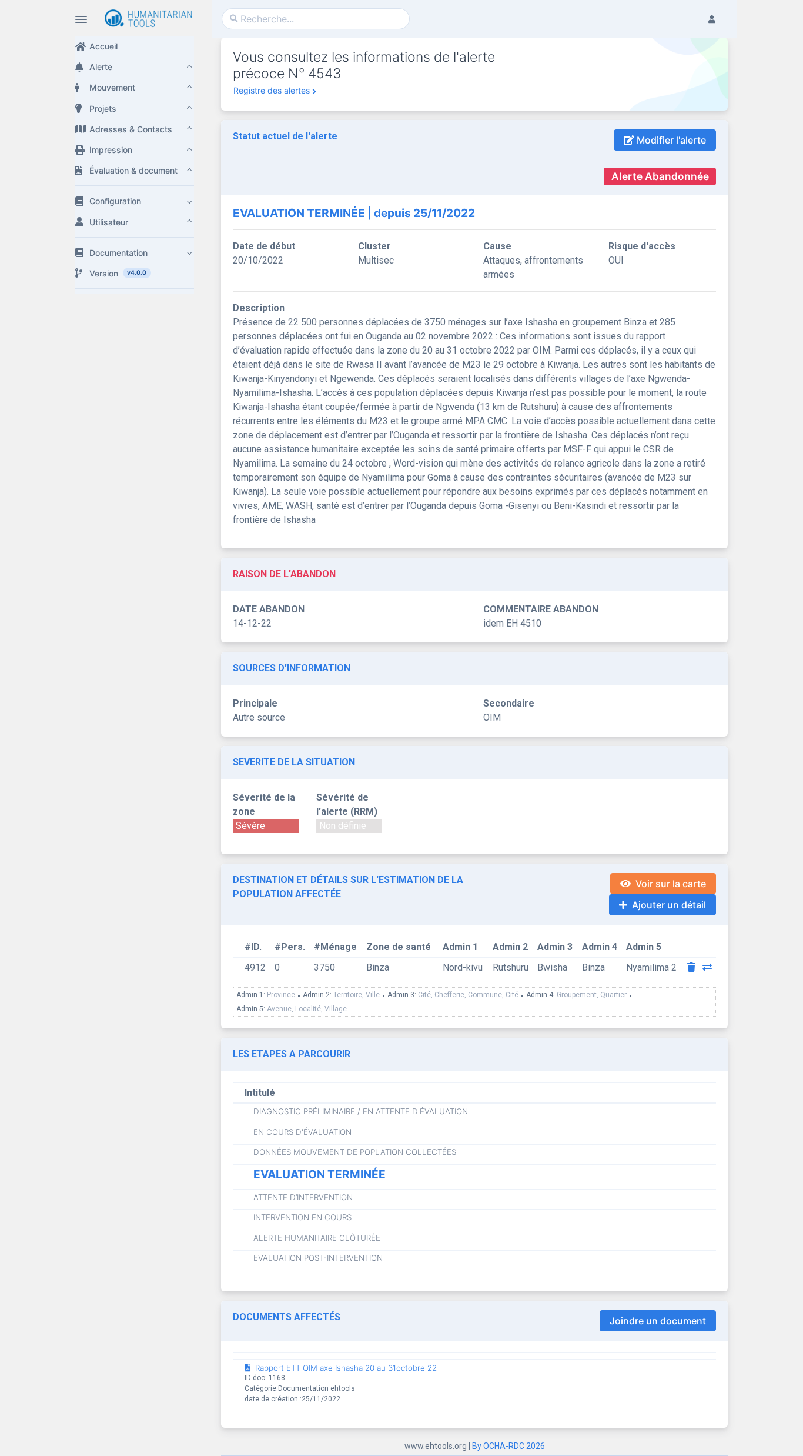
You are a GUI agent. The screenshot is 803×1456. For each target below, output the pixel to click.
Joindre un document (658, 1321)
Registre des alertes (271, 90)
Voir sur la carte (670, 883)
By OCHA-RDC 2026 (508, 1446)
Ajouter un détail (669, 905)
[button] (134, 66)
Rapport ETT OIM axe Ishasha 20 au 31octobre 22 (346, 1367)
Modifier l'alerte (670, 140)
